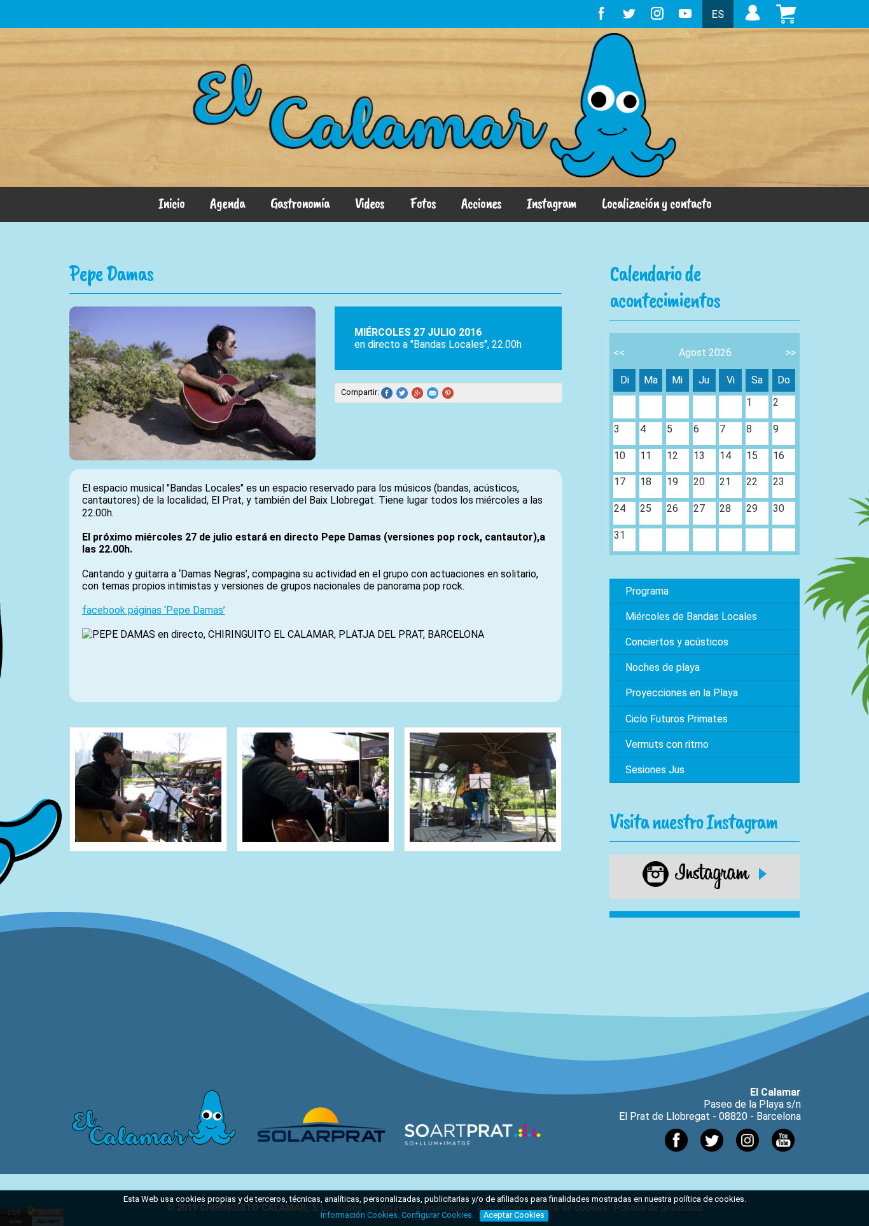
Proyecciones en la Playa (681, 693)
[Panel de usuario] (752, 21)
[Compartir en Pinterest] (449, 392)
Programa (647, 591)
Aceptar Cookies (514, 1215)
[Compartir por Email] (434, 392)
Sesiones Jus (655, 770)
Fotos (423, 202)
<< (619, 353)
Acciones (481, 202)
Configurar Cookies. (438, 1215)
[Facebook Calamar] (676, 1154)
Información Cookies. (360, 1215)
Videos (369, 202)
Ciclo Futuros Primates (676, 719)
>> (791, 353)
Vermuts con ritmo (667, 744)
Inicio (171, 202)
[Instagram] (705, 886)
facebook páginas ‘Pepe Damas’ (153, 610)
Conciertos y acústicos (676, 642)
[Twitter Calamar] (712, 1154)
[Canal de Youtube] (783, 1154)
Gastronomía (300, 202)
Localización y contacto (656, 202)
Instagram (551, 202)
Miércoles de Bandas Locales (691, 616)
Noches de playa (662, 667)
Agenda (227, 202)
